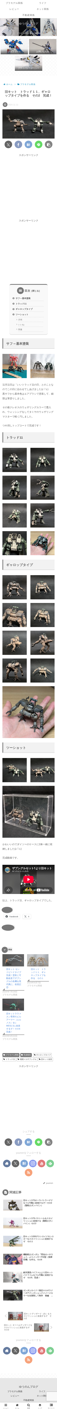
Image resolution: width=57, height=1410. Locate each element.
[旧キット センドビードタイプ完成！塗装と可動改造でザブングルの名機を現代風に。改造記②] (13, 960)
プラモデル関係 (12, 1055)
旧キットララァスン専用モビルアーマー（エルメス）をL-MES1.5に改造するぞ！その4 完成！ (14, 1022)
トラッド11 (21, 303)
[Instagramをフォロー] (33, 1163)
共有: (20, 320)
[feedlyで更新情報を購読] (50, 1163)
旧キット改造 (46, 1059)
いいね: (21, 324)
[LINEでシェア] (38, 144)
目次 (27, 290)
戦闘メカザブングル (28, 1059)
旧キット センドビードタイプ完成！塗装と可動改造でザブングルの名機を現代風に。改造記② (13, 978)
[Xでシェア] (8, 144)
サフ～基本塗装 (23, 298)
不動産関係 (28, 1400)
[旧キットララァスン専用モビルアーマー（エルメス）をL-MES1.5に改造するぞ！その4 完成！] (13, 1005)
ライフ (42, 1391)
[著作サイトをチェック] (7, 1163)
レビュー (15, 1396)
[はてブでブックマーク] (28, 144)
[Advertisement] (28, 185)
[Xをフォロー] (15, 1163)
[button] (48, 144)
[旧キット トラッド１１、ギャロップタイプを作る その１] (38, 960)
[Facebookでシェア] (18, 144)
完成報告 (27, 1055)
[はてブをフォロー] (24, 1163)
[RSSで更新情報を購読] (28, 1172)
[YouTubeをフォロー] (41, 1163)
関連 (20, 329)
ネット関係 (42, 1396)
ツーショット (22, 314)
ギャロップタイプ (24, 309)
